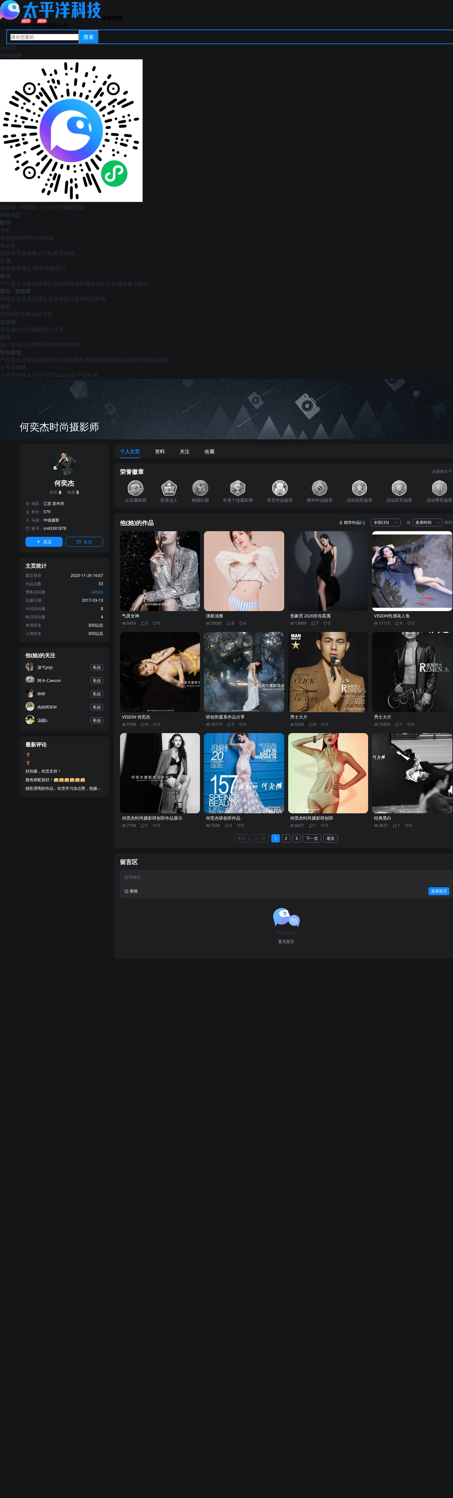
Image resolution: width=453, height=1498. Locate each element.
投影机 (24, 314)
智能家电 (95, 298)
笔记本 (8, 245)
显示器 (50, 283)
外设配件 (100, 283)
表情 (134, 891)
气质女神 (130, 616)
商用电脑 (63, 253)
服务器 (8, 329)
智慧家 (23, 291)
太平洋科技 (13, 375)
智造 (137, 359)
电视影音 (10, 298)
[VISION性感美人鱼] (412, 571)
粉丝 (73, 492)
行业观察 (31, 344)
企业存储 (26, 329)
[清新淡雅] (244, 571)
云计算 (56, 329)
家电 (5, 291)
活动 (16, 25)
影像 (5, 260)
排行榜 (29, 25)
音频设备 (122, 283)
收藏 (210, 451)
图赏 (79, 359)
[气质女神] (160, 571)
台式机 (45, 253)
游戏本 (8, 253)
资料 (160, 451)
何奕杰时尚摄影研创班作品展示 (152, 818)
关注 (55, 492)
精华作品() (354, 523)
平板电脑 (26, 253)
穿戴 (85, 283)
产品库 (8, 359)
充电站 (141, 283)
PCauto (62, 375)
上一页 (260, 838)
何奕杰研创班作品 (223, 818)
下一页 (312, 838)
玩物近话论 (113, 359)
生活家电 (53, 298)
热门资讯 (10, 344)
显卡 (16, 283)
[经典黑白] (412, 773)
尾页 (331, 838)
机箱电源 (69, 283)
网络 (42, 329)
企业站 (8, 321)
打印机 (8, 314)
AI (129, 359)
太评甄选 (26, 359)
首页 (5, 25)
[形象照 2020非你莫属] (328, 571)
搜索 (88, 36)
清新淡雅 (214, 616)
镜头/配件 (32, 268)
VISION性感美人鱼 (392, 616)
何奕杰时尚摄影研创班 (311, 818)
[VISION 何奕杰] (160, 672)
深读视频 (53, 344)
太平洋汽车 (40, 375)
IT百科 (55, 359)
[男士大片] (328, 672)
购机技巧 (55, 268)
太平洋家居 (84, 375)
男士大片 (298, 717)
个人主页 (130, 451)
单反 (5, 268)
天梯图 (92, 359)
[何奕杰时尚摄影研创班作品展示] (160, 773)
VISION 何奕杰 (136, 717)
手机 (5, 230)
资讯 (42, 25)
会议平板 (42, 314)
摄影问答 (58, 25)
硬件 (5, 276)
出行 (5, 337)
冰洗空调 (31, 298)
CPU (5, 283)
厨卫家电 (74, 298)
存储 (37, 283)
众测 (42, 359)
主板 (26, 283)
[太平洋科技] (51, 18)
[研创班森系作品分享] (244, 672)
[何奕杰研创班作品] (244, 773)
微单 (16, 268)
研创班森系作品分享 (225, 717)
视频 (68, 359)
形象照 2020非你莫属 (310, 616)
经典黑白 (382, 818)
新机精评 (10, 237)
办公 (5, 306)
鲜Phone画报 (37, 237)
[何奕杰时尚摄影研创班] (328, 773)
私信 (88, 542)
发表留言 (439, 891)
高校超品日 (155, 359)
